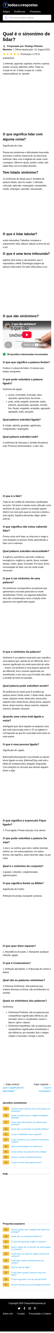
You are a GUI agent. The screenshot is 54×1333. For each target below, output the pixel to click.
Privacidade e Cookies (40, 1313)
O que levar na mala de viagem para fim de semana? (30, 1255)
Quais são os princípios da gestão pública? (30, 1129)
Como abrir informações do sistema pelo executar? (29, 1123)
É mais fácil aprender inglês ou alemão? (28, 1242)
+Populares (35, 11)
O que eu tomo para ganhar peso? (26, 1162)
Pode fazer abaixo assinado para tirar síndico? (27, 1261)
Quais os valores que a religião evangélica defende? (29, 1116)
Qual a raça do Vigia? (20, 1267)
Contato (21, 1313)
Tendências (19, 11)
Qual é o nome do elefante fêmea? (26, 1157)
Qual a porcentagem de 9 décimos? (27, 1146)
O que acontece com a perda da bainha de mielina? (30, 1140)
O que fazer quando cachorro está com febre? (28, 1273)
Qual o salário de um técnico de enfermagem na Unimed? (31, 1248)
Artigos (6, 11)
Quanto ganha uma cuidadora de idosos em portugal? (30, 1230)
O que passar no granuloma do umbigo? (29, 1152)
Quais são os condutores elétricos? (26, 1236)
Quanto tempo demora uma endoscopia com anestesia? (31, 1110)
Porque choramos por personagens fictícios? (31, 1285)
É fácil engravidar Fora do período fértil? (29, 1279)
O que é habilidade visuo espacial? (26, 1134)
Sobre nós (8, 1313)
